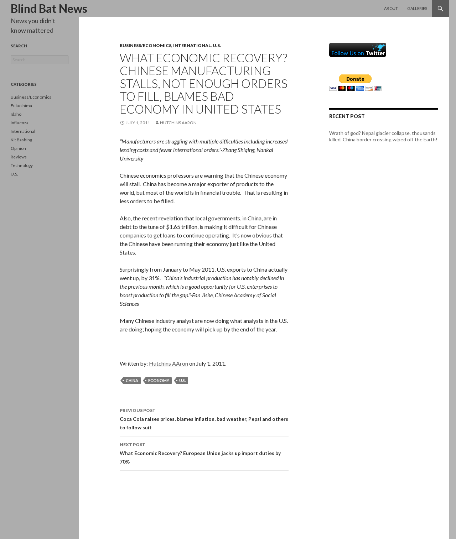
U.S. (217, 45)
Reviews (19, 156)
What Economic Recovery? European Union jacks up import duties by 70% (200, 453)
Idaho (16, 114)
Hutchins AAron (178, 122)
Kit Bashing (21, 139)
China (132, 380)
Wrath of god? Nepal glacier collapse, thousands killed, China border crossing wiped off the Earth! (383, 136)
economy (158, 380)
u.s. (182, 380)
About (391, 8)
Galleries (417, 8)
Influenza (19, 122)
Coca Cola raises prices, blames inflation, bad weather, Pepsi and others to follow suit (204, 419)
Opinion (18, 148)
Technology (22, 165)
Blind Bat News (49, 8)
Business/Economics (145, 45)
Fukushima (21, 105)
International (192, 45)
